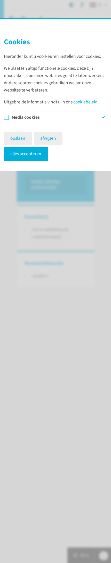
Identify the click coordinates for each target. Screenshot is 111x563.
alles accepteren (25, 154)
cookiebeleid (85, 102)
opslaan (17, 138)
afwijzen (48, 138)
